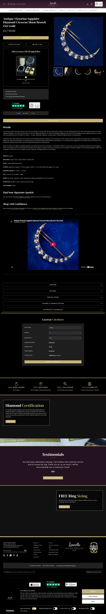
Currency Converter (53, 545)
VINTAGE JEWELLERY (49, 10)
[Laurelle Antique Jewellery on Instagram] (4, 555)
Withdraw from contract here (94, 572)
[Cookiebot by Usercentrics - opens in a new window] (10, 611)
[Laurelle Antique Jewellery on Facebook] (7, 555)
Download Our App (53, 552)
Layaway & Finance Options (53, 303)
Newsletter (36, 547)
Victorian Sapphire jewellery (22, 197)
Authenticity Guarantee (53, 309)
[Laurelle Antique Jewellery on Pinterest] (14, 555)
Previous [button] (53, 70)
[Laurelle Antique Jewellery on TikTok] (17, 555)
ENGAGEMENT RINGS (16, 10)
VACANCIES (93, 10)
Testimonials (37, 550)
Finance (35, 554)
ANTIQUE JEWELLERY (32, 10)
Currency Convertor (53, 361)
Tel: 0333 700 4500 (54, 550)
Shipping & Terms (38, 545)
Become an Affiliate (53, 554)
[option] (78, 41)
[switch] (55, 608)
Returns (53, 291)
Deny (93, 601)
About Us (36, 543)
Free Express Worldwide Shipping (15, 96)
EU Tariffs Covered (11, 91)
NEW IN (62, 10)
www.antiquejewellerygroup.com (11, 547)
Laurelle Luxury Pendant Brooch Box (26, 80)
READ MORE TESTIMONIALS (53, 478)
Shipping (53, 285)
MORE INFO (10, 421)
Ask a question (53, 120)
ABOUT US (71, 10)
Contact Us (36, 557)
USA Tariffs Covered (11, 94)
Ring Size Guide (37, 552)
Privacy (50, 543)
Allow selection (93, 596)
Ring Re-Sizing (53, 297)
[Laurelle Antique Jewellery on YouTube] (11, 555)
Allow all (93, 591)
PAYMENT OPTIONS (14, 44)
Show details (23, 611)
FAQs (50, 547)
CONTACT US (82, 10)
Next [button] (103, 70)
